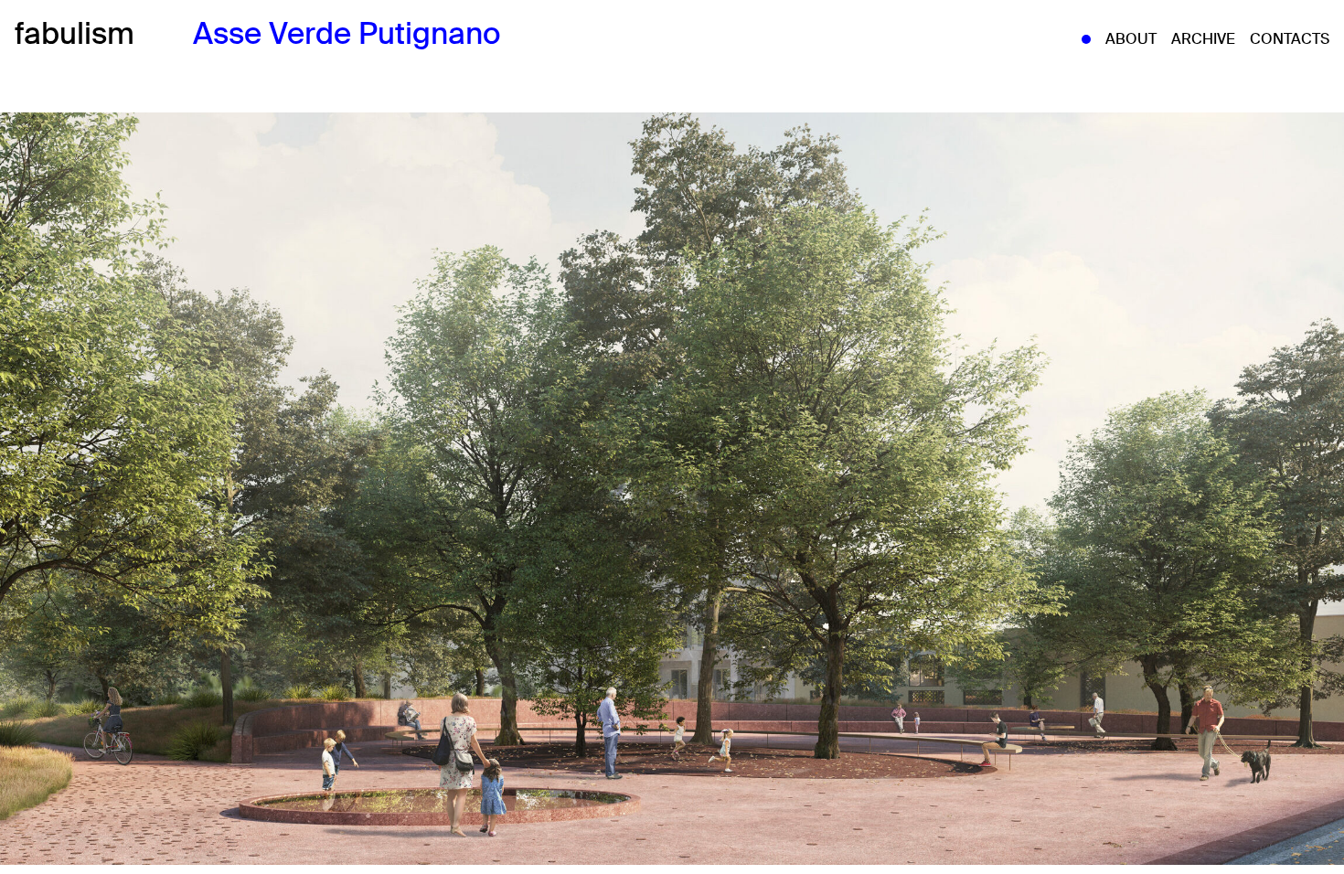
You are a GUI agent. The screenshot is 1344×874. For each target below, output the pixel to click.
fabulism (74, 34)
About (1131, 38)
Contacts (1289, 38)
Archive (1203, 38)
